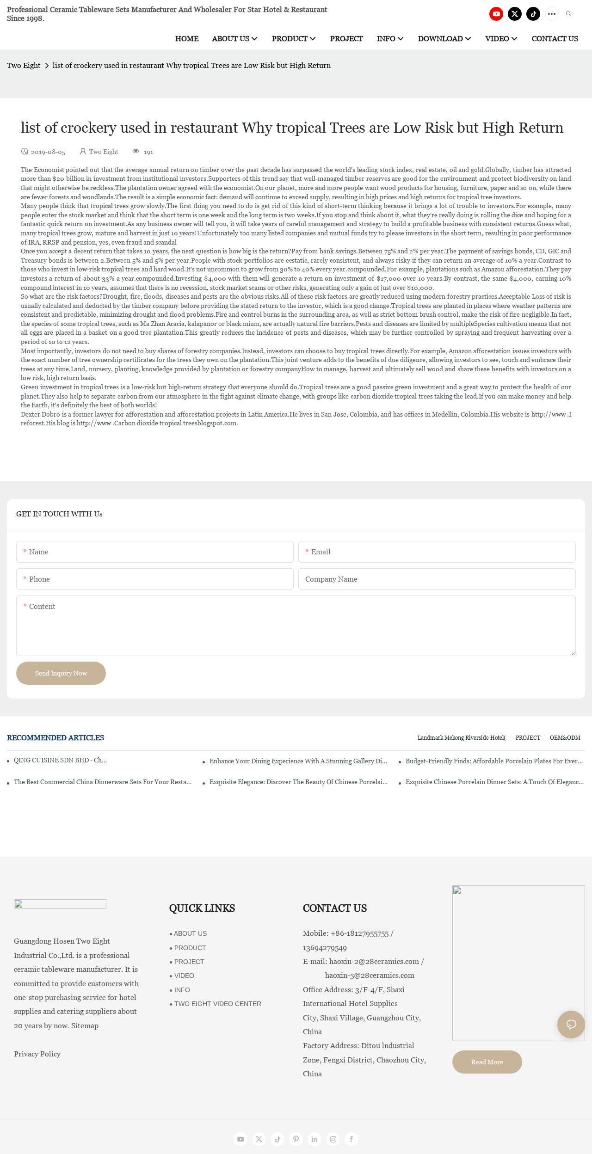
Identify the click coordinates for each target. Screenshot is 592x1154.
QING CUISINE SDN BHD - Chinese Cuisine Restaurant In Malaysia (60, 760)
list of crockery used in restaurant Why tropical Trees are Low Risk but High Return (192, 65)
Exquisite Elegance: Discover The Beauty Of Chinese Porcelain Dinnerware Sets (299, 782)
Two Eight (24, 65)
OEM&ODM (565, 738)
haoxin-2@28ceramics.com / (377, 961)
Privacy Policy (37, 1054)
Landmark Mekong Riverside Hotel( (462, 738)
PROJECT (528, 738)
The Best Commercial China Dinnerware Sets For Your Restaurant (103, 782)
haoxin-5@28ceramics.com (358, 975)
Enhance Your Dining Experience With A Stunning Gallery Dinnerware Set (299, 761)
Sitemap (85, 1025)
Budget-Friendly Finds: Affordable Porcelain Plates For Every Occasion (495, 761)
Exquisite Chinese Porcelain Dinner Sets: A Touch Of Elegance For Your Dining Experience (495, 782)
